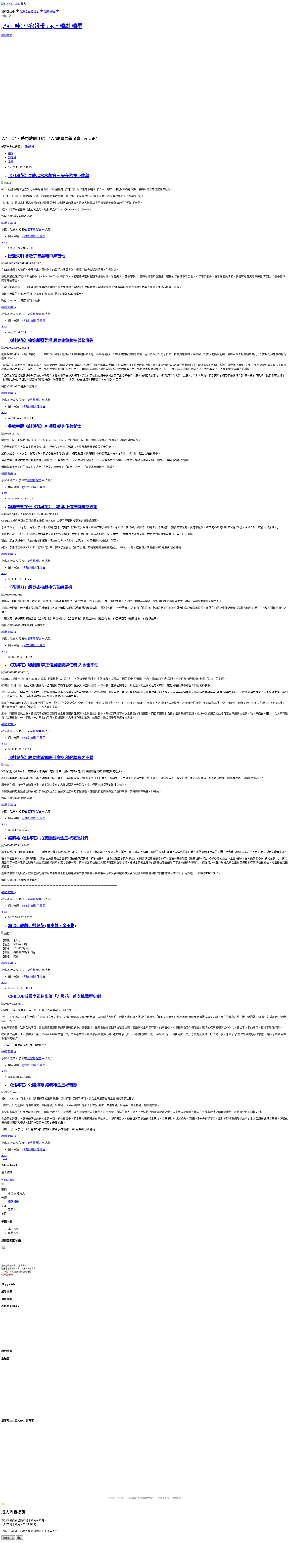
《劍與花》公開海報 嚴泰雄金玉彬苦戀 (42, 1085)
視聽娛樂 (28, 146)
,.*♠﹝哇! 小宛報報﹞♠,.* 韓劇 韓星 (41, 26)
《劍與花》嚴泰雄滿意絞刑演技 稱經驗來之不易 (50, 757)
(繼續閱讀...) (8, 222)
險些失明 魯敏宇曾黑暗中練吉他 (36, 256)
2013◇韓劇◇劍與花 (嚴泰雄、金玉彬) (42, 925)
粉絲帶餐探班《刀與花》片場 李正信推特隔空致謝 (52, 507)
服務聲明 (176, 1497)
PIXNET (119, 1497)
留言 (38, 229)
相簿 (10, 153)
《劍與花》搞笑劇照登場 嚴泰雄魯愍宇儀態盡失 (50, 340)
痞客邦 (31, 229)
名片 (10, 161)
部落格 (12, 157)
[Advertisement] (18, 1327)
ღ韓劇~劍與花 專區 (33, 236)
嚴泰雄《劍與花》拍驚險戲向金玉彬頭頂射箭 (48, 838)
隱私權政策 (163, 1497)
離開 (19, 1537)
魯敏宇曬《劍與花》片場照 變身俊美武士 (44, 426)
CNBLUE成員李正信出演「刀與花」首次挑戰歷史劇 (54, 996)
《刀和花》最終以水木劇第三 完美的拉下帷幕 (48, 175)
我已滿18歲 (8, 1537)
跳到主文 (6, 35)
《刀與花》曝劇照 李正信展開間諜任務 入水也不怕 (53, 665)
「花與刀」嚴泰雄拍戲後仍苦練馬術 (40, 587)
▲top (4, 242)
